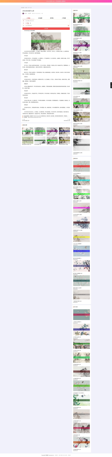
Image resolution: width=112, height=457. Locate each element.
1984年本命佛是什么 (77, 173)
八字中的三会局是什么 (77, 321)
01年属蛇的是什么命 (77, 378)
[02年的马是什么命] (81, 428)
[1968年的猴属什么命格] (81, 31)
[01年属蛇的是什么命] (81, 372)
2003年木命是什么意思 (77, 214)
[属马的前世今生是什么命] (81, 74)
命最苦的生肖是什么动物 (77, 66)
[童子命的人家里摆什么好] (81, 266)
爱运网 (69, 455)
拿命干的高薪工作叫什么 (77, 187)
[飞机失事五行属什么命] (81, 295)
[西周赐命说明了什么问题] (81, 223)
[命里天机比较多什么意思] (81, 117)
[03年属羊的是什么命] (81, 443)
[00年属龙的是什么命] (81, 358)
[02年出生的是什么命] (81, 401)
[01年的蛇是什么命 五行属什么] (81, 386)
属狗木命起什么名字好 (77, 287)
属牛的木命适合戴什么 (77, 258)
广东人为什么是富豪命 (77, 243)
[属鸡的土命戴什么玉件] (81, 194)
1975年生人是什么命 (77, 337)
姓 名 (25, 20)
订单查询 (111, 86)
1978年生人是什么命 (77, 350)
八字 (28, 7)
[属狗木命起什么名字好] (81, 281)
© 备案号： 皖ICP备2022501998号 (60, 455)
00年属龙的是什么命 (77, 364)
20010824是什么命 (25, 120)
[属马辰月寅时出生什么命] (81, 18)
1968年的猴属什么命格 (77, 38)
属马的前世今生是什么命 (77, 80)
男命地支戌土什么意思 (77, 52)
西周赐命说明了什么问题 (77, 230)
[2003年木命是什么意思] (81, 208)
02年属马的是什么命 (77, 420)
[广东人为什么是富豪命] (81, 237)
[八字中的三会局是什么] (81, 315)
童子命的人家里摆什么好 (77, 273)
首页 (26, 7)
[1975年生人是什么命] (81, 330)
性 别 (25, 23)
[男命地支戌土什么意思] (81, 46)
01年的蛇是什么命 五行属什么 (78, 392)
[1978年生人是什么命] (81, 344)
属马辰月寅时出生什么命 (77, 24)
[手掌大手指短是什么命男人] (81, 103)
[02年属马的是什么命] (81, 414)
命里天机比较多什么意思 (77, 123)
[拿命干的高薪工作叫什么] (81, 180)
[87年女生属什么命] (81, 89)
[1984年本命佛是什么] (81, 167)
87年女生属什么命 (76, 96)
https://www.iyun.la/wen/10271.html (34, 117)
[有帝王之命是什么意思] (81, 130)
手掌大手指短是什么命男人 (78, 110)
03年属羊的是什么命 (77, 449)
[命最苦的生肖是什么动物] (81, 60)
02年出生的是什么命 (77, 407)
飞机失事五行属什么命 (77, 301)
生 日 (25, 25)
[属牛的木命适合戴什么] (81, 251)
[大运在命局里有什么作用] (81, 145)
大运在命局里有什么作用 (77, 152)
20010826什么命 (67, 120)
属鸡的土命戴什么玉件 (77, 200)
